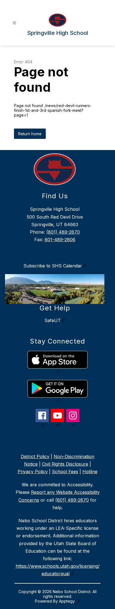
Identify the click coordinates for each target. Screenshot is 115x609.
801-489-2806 (60, 239)
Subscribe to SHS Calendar (52, 266)
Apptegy (67, 601)
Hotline (89, 471)
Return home (30, 133)
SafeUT (52, 320)
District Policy (35, 456)
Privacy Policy (33, 471)
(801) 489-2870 (63, 232)
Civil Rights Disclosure (65, 464)
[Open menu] (14, 23)
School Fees (65, 471)
